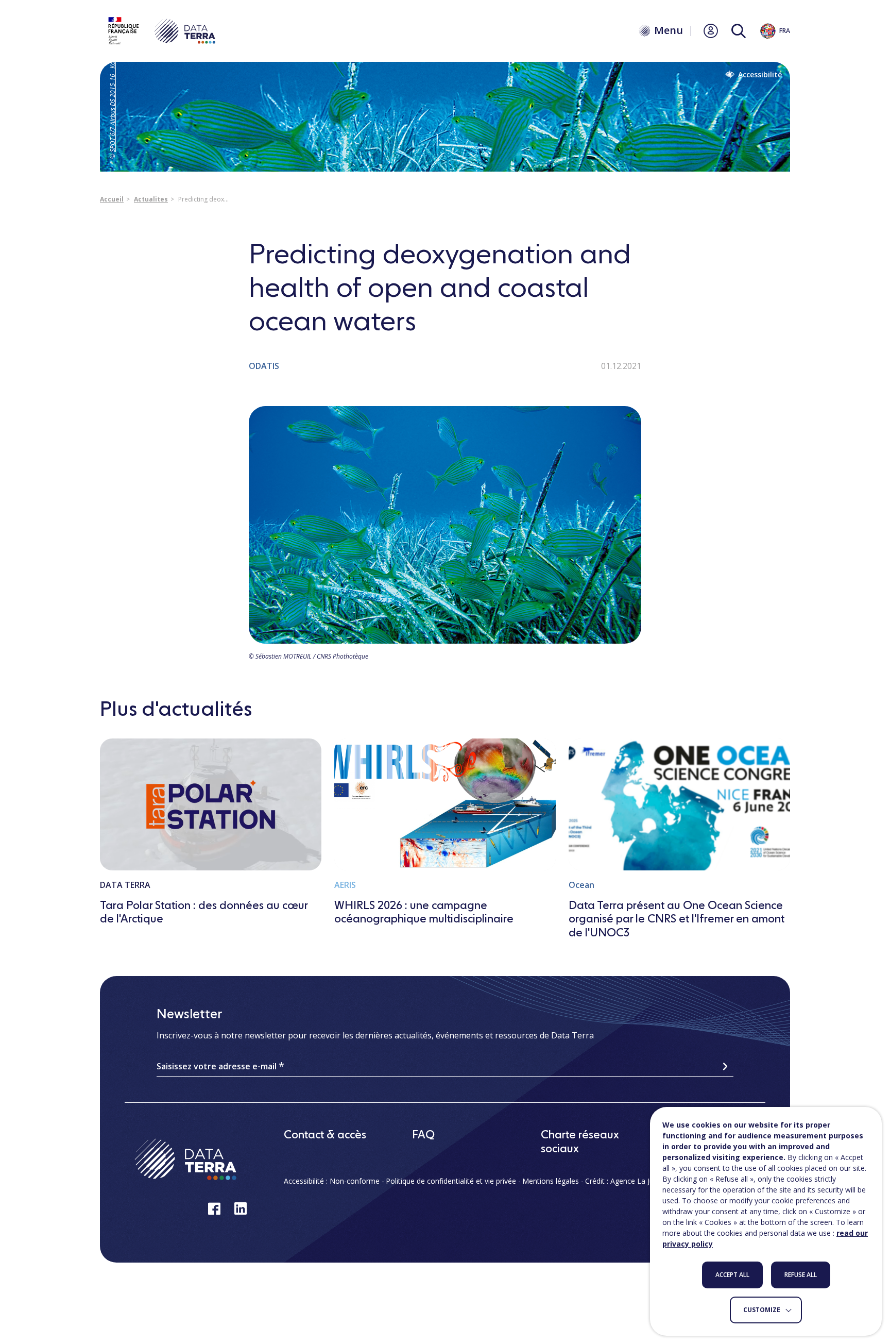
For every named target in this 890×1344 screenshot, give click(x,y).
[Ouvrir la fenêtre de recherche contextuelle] (738, 31)
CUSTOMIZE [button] (761, 1309)
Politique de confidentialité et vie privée (451, 1181)
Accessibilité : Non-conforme (332, 1181)
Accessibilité (760, 74)
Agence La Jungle (639, 1181)
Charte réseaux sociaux (580, 1142)
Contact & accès (325, 1135)
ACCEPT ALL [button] (732, 1274)
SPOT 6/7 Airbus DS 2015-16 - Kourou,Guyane (112, 88)
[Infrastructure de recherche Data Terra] (160, 31)
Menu (668, 31)
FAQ (423, 1135)
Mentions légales (550, 1181)
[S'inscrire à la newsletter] (725, 1066)
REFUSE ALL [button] (800, 1274)
